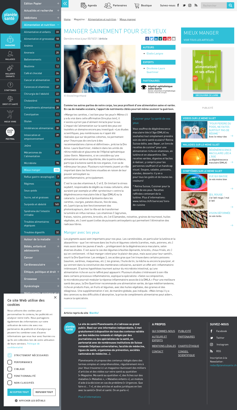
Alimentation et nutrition (39, 24)
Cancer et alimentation (37, 80)
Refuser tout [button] (44, 392)
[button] (147, 38)
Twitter (220, 337)
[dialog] (31, 350)
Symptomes (10, 90)
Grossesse (30, 278)
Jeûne (27, 145)
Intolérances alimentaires (38, 128)
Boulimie (29, 66)
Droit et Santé (10, 104)
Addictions (30, 17)
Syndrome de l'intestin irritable (37, 212)
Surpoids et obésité (35, 204)
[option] (158, 89)
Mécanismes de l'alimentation (33, 154)
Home (67, 19)
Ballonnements (32, 59)
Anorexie (29, 52)
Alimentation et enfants (37, 31)
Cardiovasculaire (34, 264)
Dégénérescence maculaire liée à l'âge (220, 153)
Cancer (28, 257)
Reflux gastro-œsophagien (39, 176)
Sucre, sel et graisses (36, 197)
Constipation (31, 114)
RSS (218, 351)
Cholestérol (30, 100)
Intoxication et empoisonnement (34, 136)
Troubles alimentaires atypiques (36, 223)
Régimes (29, 183)
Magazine (10, 45)
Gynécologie (31, 286)
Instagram (222, 344)
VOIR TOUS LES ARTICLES (198, 39)
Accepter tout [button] (19, 392)
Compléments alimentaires (39, 107)
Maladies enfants (10, 74)
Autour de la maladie (37, 239)
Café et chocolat (33, 73)
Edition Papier (33, 3)
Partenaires (119, 5)
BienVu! (94, 312)
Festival (10, 139)
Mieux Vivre (10, 121)
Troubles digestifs (34, 232)
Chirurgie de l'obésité (36, 93)
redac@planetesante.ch (223, 365)
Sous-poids (30, 190)
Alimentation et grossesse (39, 38)
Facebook (221, 331)
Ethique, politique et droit (40, 271)
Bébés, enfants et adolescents (35, 248)
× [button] (55, 297)
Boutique (146, 5)
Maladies (10, 59)
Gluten (28, 121)
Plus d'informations (89, 396)
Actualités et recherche (38, 10)
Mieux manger (32, 169)
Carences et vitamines (36, 86)
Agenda (92, 5)
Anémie (28, 45)
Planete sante (10, 16)
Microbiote (30, 163)
